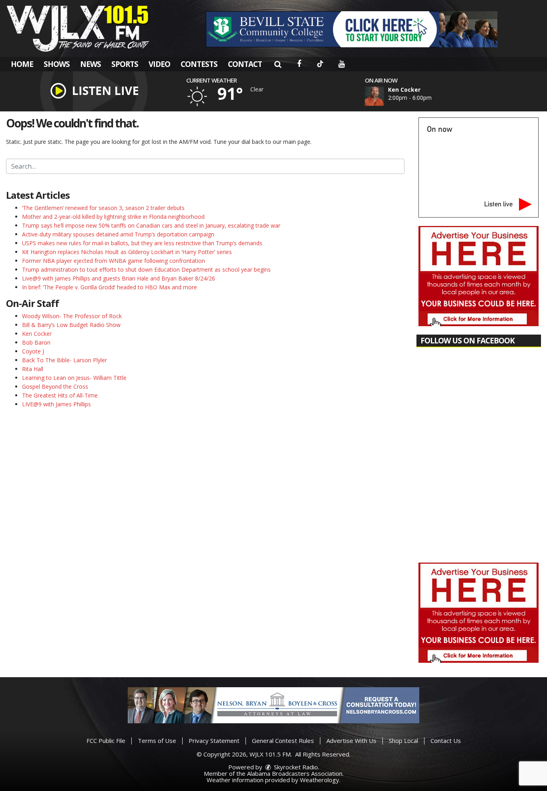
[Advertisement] (351, 29)
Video (159, 64)
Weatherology (319, 780)
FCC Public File (105, 741)
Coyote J (33, 351)
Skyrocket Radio (295, 767)
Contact (245, 64)
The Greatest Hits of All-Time (60, 395)
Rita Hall (32, 369)
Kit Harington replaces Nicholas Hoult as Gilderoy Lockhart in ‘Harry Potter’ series (127, 252)
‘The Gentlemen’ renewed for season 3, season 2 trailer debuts (103, 208)
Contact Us (445, 741)
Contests (199, 64)
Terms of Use (157, 741)
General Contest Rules (283, 741)
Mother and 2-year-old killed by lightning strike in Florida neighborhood (113, 216)
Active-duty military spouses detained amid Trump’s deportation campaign (118, 234)
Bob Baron (36, 342)
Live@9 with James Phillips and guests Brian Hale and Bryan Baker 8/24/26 (118, 278)
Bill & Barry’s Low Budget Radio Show (71, 325)
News (90, 64)
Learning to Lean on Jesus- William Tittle (74, 377)
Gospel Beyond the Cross (55, 386)
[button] (277, 64)
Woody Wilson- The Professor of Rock (72, 316)
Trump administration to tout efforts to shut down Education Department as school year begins (146, 269)
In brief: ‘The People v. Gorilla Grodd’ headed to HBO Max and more (109, 287)
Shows (57, 64)
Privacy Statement (214, 741)
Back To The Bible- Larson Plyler (64, 360)
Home (22, 64)
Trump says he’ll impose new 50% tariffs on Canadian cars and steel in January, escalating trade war (151, 225)
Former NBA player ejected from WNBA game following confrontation (113, 260)
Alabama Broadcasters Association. (295, 773)
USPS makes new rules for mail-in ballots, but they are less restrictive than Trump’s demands (142, 243)
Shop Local (403, 741)
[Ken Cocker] (384, 96)
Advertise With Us (351, 741)
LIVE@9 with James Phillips (56, 404)
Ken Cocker (37, 333)
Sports (124, 64)
